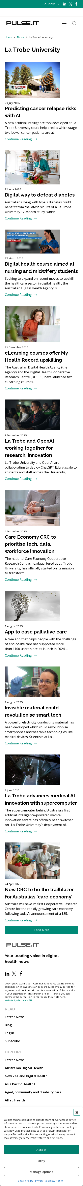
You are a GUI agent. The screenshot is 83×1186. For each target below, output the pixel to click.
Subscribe (12, 1041)
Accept (41, 1150)
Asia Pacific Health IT (21, 1084)
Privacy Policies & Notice (49, 1181)
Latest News (15, 1017)
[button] (77, 1112)
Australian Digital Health (24, 1068)
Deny (41, 1161)
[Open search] (74, 23)
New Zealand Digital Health (26, 1076)
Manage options (41, 1172)
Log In (9, 1033)
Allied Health (15, 1100)
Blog (8, 1025)
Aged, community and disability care (33, 1092)
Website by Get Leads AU (18, 1000)
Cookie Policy (25, 1181)
